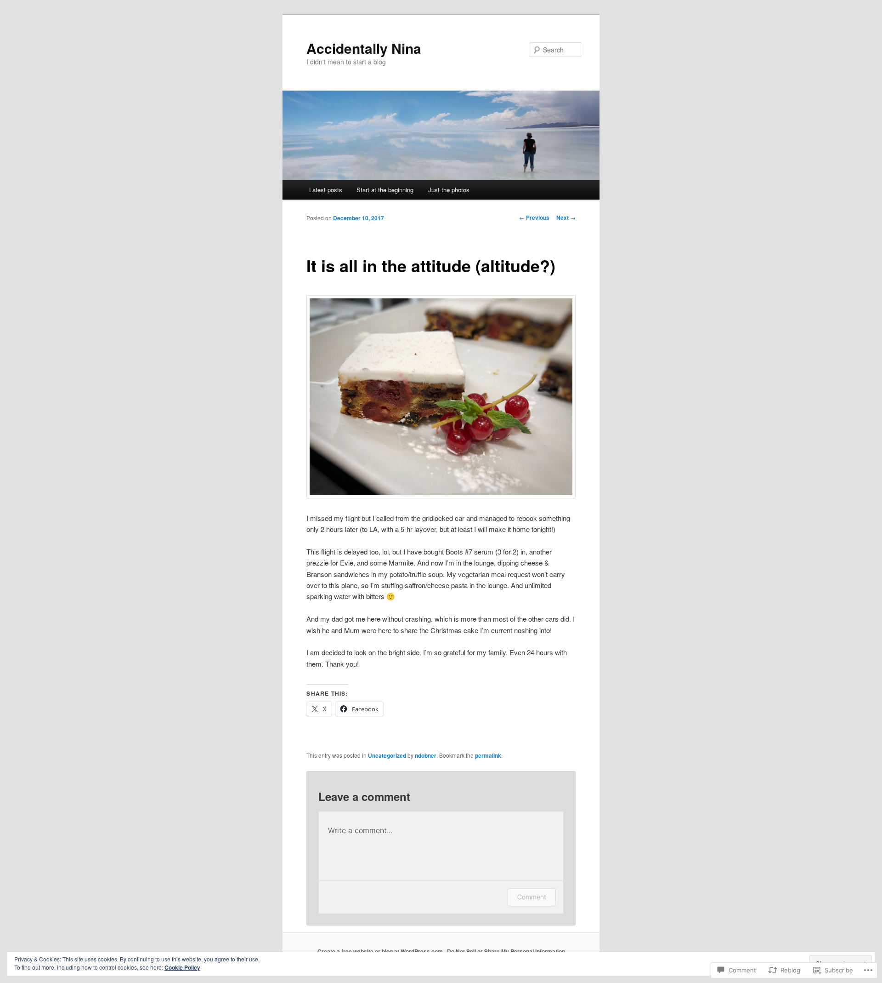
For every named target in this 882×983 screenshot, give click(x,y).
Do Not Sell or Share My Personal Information (506, 951)
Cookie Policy (182, 967)
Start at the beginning (384, 189)
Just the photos (448, 189)
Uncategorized (387, 755)
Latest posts (325, 189)
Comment (531, 897)
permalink (488, 755)
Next (566, 217)
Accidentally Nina (363, 48)
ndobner (425, 755)
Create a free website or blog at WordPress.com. (380, 951)
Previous (534, 217)
